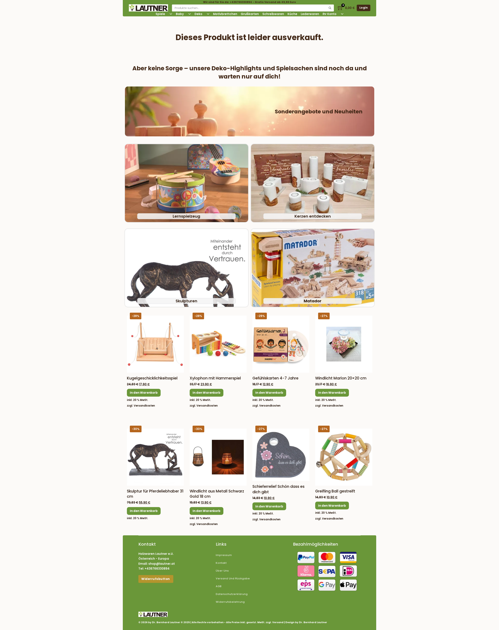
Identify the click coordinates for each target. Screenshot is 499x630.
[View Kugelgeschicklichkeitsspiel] (155, 344)
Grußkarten (250, 14)
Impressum (224, 555)
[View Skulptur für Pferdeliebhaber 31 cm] (155, 457)
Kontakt (221, 563)
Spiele (160, 14)
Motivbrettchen (225, 14)
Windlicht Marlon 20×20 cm (340, 378)
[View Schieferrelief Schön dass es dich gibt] (280, 455)
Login (363, 8)
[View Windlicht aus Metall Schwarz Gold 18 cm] (218, 457)
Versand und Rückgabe (233, 578)
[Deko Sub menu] (208, 13)
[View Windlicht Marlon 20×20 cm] (343, 344)
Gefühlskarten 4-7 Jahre (275, 378)
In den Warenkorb (144, 393)
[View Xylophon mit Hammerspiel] (218, 344)
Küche (292, 14)
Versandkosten (144, 406)
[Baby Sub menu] (189, 13)
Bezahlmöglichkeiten (315, 544)
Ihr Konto (329, 14)
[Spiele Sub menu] (170, 13)
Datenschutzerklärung (232, 594)
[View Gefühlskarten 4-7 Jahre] (280, 344)
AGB (219, 586)
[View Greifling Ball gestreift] (343, 457)
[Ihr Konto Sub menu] (342, 13)
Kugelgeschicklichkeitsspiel (152, 378)
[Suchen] (330, 8)
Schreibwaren (273, 14)
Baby (180, 14)
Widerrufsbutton (155, 579)
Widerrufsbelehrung (230, 602)
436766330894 (158, 568)
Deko (198, 14)
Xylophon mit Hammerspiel (215, 378)
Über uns (222, 571)
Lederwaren (310, 14)
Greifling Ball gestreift (335, 491)
